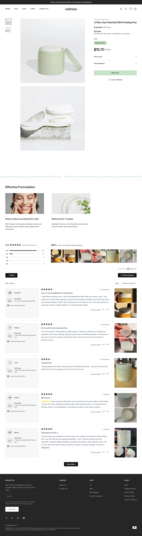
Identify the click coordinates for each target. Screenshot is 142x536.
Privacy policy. (27, 503)
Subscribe (12, 509)
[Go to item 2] (8, 30)
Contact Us (63, 489)
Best (91, 489)
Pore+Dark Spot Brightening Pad (24, 301)
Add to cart (115, 73)
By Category (94, 492)
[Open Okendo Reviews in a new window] (127, 269)
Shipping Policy (130, 489)
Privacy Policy (129, 496)
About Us (62, 485)
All (90, 485)
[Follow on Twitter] (12, 518)
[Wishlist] (130, 9)
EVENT (33, 9)
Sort (117, 283)
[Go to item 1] (8, 22)
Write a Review (129, 275)
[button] (102, 27)
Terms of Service (130, 500)
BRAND (7, 9)
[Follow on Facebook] (6, 518)
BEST (16, 9)
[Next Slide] (135, 256)
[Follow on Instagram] (18, 518)
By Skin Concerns (96, 496)
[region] (94, 256)
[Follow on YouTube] (24, 518)
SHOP (24, 9)
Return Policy (129, 492)
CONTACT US (43, 9)
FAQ (126, 485)
